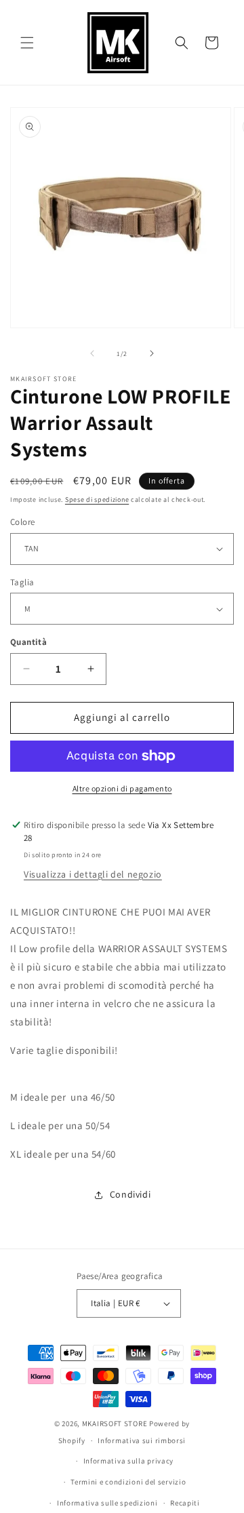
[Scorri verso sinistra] (92, 353)
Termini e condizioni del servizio (128, 1482)
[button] (27, 43)
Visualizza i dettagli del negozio (93, 874)
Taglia (22, 582)
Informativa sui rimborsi (142, 1440)
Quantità (28, 642)
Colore (22, 522)
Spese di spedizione (97, 499)
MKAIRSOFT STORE (115, 1423)
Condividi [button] (130, 1194)
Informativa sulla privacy (128, 1461)
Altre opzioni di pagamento (122, 788)
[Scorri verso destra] (152, 353)
